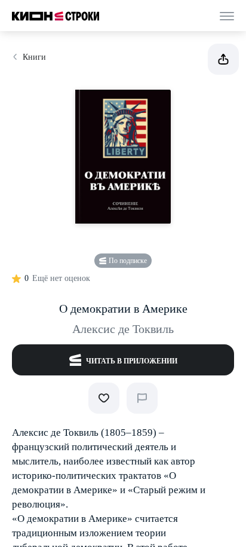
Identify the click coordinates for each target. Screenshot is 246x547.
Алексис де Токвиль (123, 328)
